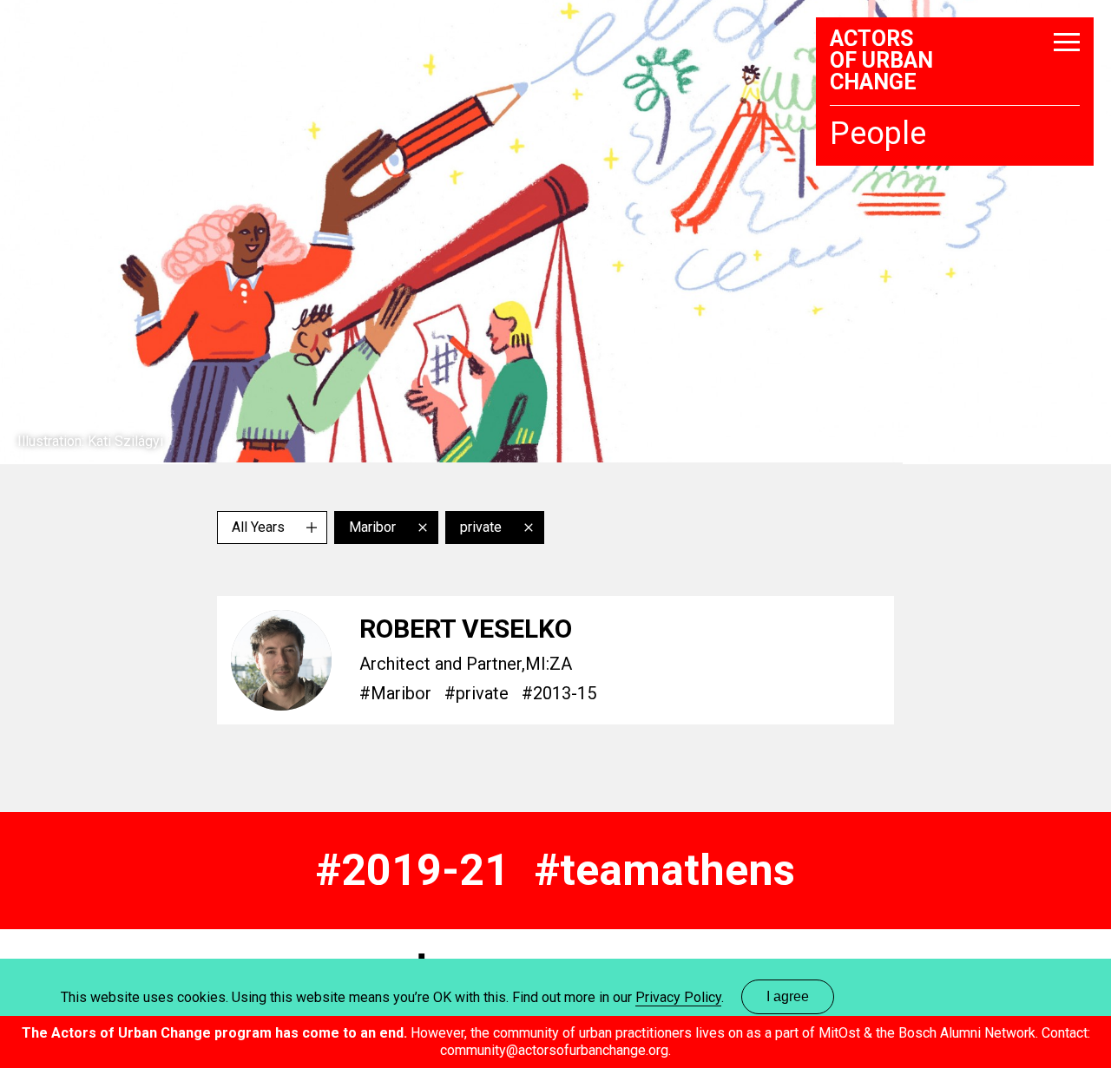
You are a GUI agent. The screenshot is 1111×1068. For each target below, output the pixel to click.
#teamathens (665, 870)
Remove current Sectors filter (528, 527)
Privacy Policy (678, 997)
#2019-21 (412, 870)
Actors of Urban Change (881, 60)
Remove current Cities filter (422, 527)
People (878, 134)
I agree (787, 996)
